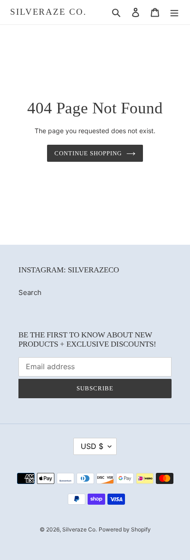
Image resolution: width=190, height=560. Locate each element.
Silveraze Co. (48, 12)
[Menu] (174, 12)
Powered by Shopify (125, 529)
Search (30, 292)
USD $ (92, 446)
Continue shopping (88, 153)
